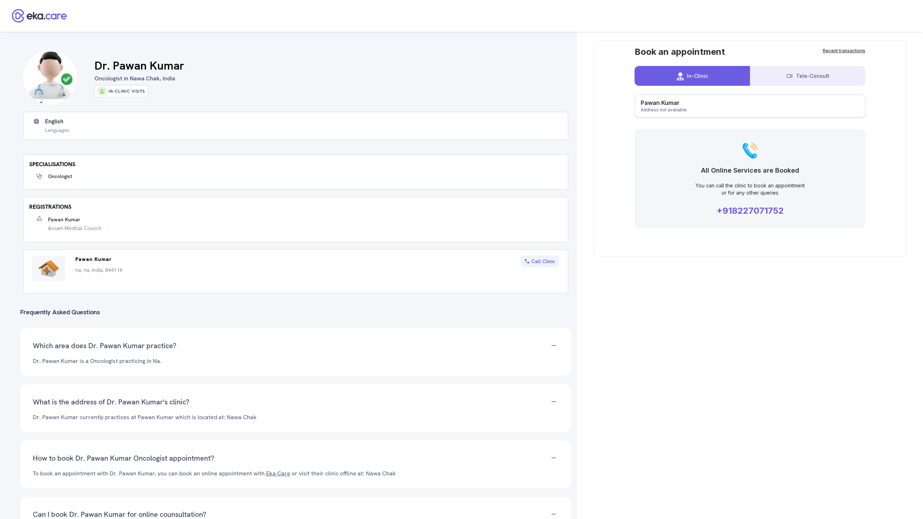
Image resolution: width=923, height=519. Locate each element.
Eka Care (278, 473)
